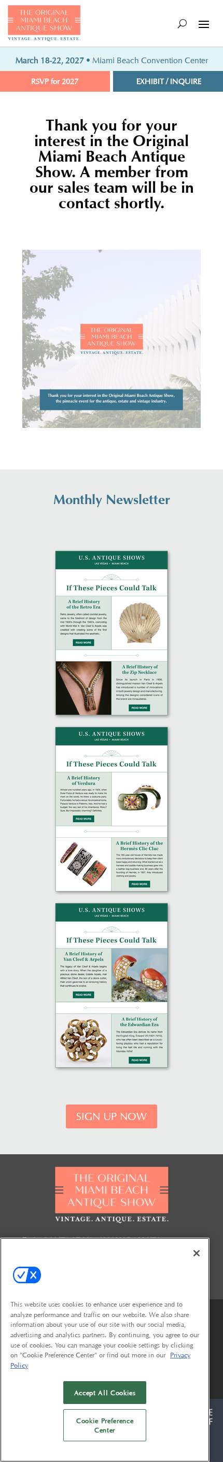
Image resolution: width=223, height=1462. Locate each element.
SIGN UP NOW (111, 1116)
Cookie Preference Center (104, 1425)
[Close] (196, 1253)
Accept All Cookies (105, 1392)
